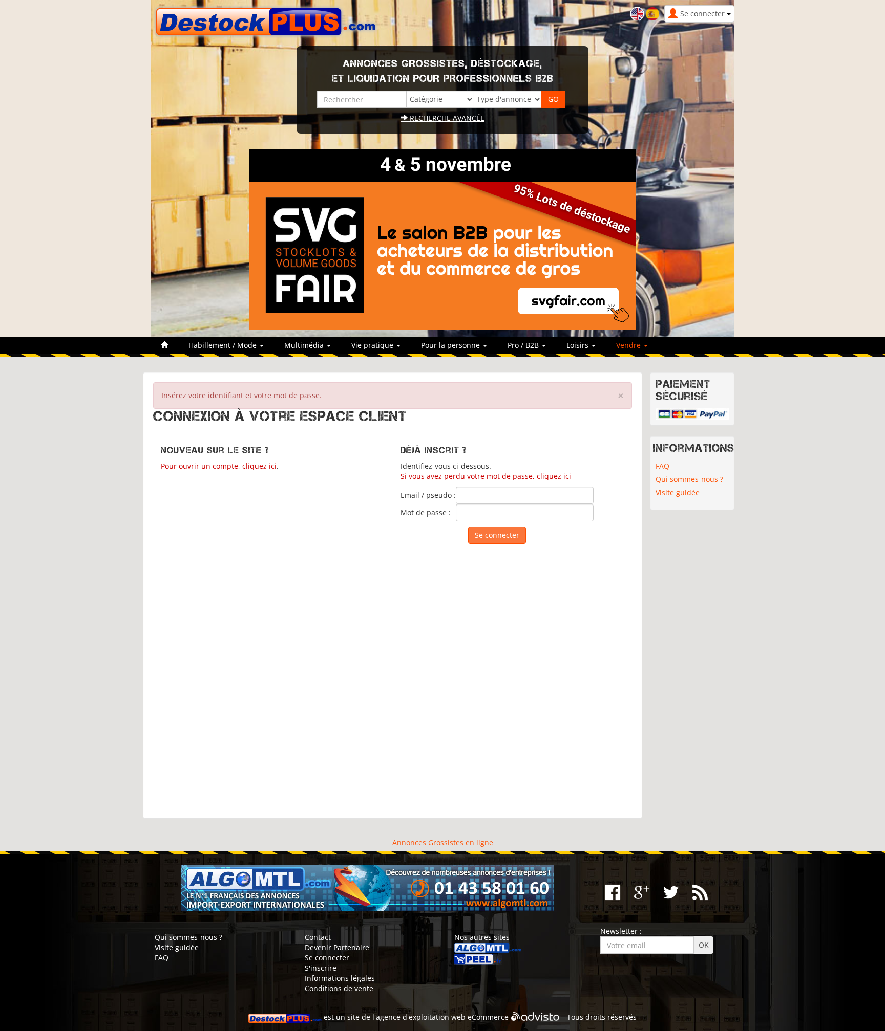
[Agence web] (535, 1017)
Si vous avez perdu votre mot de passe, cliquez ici (486, 476)
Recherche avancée (446, 118)
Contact (318, 937)
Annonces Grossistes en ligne (442, 842)
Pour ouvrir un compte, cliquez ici (219, 466)
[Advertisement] (392, 676)
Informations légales (340, 978)
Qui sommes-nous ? (689, 479)
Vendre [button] (629, 345)
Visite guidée (678, 492)
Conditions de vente (339, 988)
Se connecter (327, 957)
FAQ (662, 466)
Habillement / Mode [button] (223, 345)
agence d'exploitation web (421, 1017)
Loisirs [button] (578, 345)
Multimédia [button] (305, 345)
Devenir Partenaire (337, 947)
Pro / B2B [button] (524, 345)
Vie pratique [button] (373, 345)
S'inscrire (320, 968)
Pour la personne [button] (451, 345)
